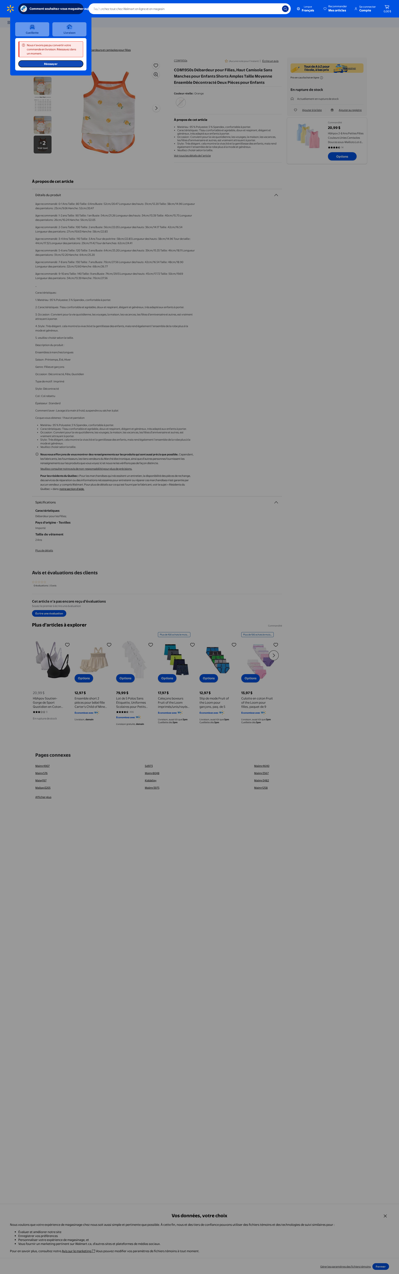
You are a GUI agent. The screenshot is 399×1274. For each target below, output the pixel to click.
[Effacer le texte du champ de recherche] (276, 8)
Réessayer (51, 63)
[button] (335, 8)
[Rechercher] (285, 8)
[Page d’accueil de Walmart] (10, 8)
